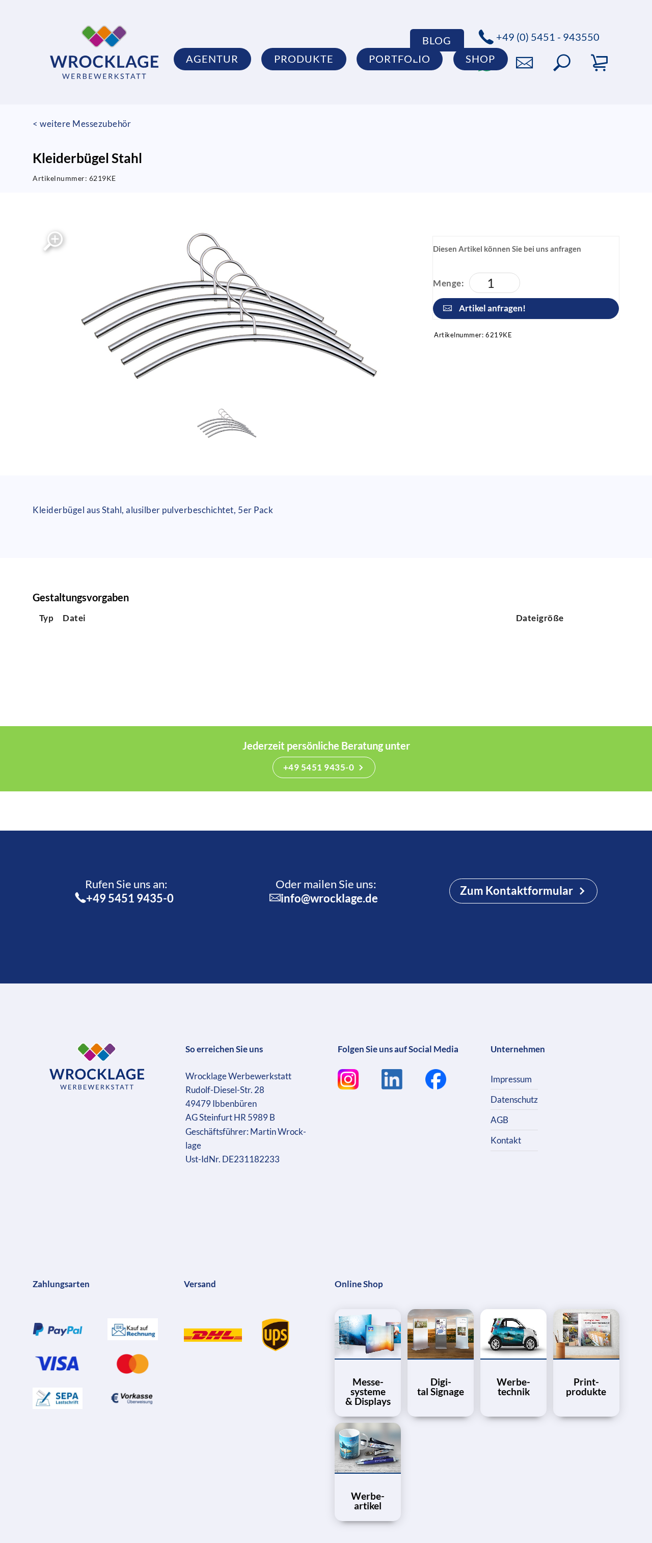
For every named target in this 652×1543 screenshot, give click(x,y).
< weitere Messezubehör (82, 123)
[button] (561, 62)
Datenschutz (514, 1099)
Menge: (448, 283)
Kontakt (506, 1140)
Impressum (511, 1079)
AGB (499, 1119)
